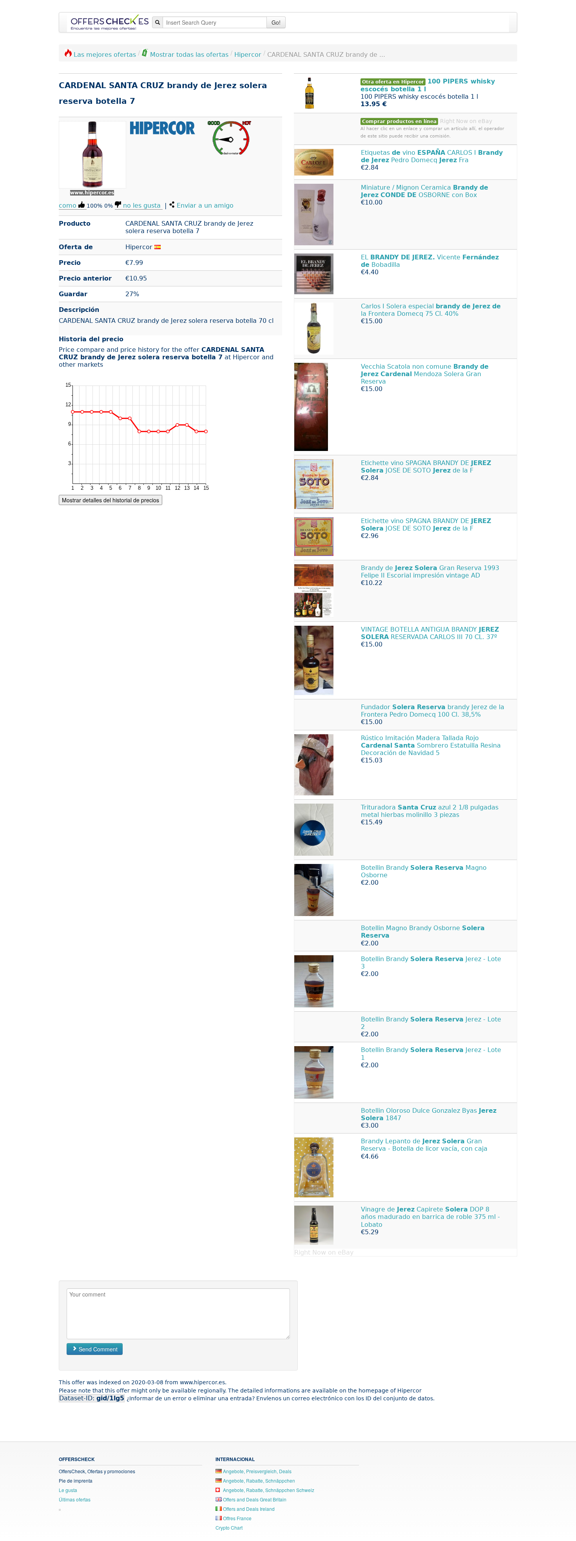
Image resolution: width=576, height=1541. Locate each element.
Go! (276, 22)
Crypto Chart (229, 1527)
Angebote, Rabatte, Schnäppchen (258, 1480)
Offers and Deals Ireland (248, 1508)
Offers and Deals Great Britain (254, 1499)
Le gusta (68, 1490)
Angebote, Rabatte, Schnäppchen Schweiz (268, 1490)
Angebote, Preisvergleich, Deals (257, 1471)
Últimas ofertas (75, 1499)
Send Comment (97, 1349)
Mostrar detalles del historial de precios (110, 500)
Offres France (237, 1518)
